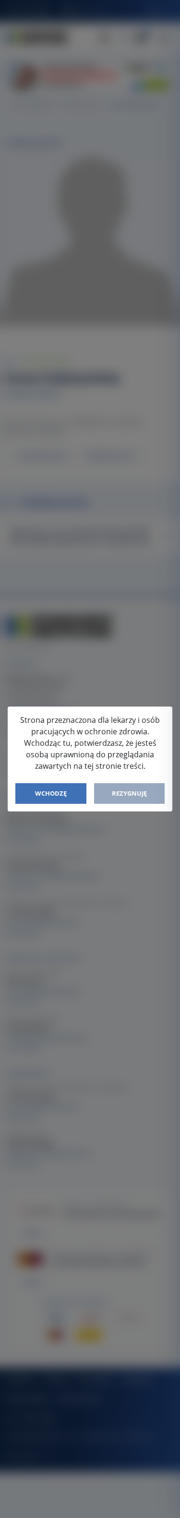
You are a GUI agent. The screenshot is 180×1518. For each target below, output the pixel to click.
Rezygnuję (129, 793)
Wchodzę (51, 793)
